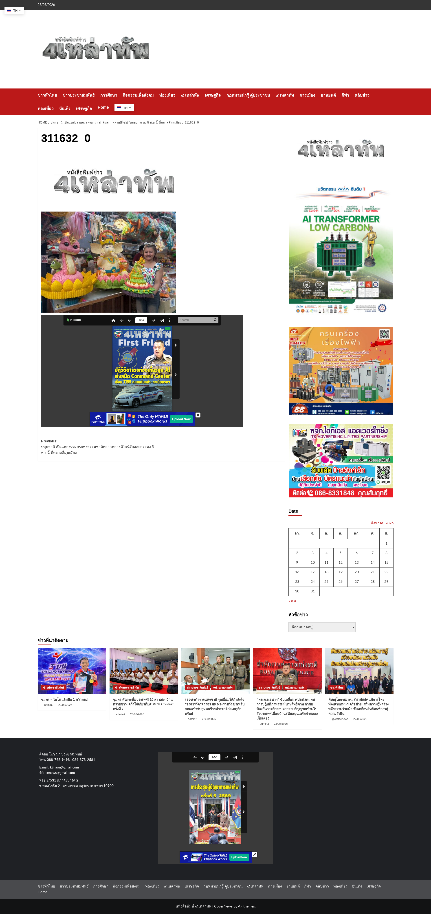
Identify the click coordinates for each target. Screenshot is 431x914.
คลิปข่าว (362, 95)
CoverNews (223, 906)
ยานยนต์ (328, 95)
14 (373, 562)
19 (341, 572)
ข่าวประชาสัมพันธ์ (79, 95)
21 (373, 572)
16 (297, 572)
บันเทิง (64, 108)
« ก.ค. (292, 601)
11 (326, 562)
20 (357, 572)
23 (297, 581)
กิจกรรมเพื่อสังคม (138, 95)
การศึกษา (108, 95)
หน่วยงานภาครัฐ (223, 687)
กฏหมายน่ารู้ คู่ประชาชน (248, 95)
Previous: (97, 447)
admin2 (48, 704)
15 (386, 562)
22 (386, 572)
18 (326, 572)
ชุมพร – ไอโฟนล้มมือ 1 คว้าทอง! (64, 699)
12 (341, 562)
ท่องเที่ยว (167, 95)
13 (357, 562)
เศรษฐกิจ (213, 95)
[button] (391, 102)
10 (313, 562)
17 (313, 572)
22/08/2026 (209, 719)
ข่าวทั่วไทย (47, 95)
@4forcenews (340, 719)
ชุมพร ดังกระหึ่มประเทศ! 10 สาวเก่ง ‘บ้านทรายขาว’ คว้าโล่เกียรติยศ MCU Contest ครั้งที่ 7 (143, 704)
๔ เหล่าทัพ (190, 95)
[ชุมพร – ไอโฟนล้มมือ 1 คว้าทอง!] (72, 671)
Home (103, 107)
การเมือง (307, 95)
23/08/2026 (65, 704)
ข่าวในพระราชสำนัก (127, 687)
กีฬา (345, 95)
